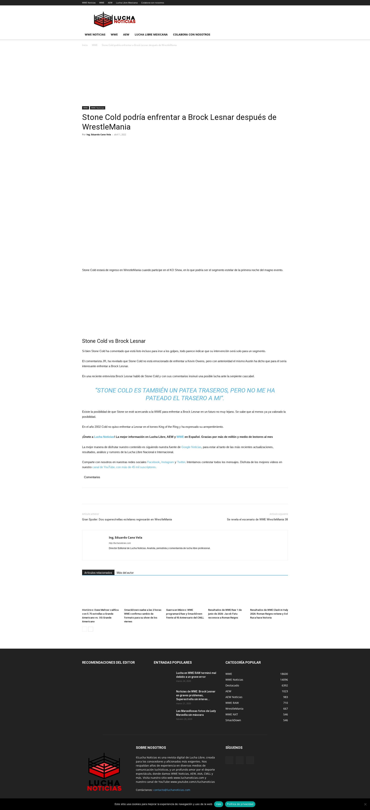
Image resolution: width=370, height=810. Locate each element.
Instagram (167, 462)
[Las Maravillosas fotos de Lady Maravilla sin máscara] (163, 716)
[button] (283, 35)
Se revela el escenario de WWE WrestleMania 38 (257, 519)
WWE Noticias (89, 2)
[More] (122, 143)
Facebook (153, 462)
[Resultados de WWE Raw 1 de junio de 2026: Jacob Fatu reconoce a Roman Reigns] (227, 594)
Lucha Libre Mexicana (127, 2)
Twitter (181, 462)
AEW (110, 2)
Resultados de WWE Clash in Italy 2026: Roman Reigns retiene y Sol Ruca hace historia (269, 613)
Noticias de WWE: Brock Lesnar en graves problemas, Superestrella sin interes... (195, 695)
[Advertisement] (185, 78)
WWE (101, 2)
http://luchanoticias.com (120, 543)
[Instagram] (119, 554)
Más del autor (125, 572)
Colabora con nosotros (152, 2)
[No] (365, 804)
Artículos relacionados (98, 572)
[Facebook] (86, 143)
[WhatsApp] (112, 143)
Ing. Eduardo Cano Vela (99, 134)
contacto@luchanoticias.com (171, 790)
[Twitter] (95, 143)
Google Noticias (191, 447)
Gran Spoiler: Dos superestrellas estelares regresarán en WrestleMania (127, 519)
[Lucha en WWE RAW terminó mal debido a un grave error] (163, 678)
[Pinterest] (104, 143)
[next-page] (90, 629)
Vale (218, 804)
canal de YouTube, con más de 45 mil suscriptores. (124, 467)
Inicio (85, 45)
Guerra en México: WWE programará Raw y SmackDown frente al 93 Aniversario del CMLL (185, 613)
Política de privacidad (240, 804)
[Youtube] (133, 554)
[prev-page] (84, 629)
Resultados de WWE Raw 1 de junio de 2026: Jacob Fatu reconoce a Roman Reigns (225, 613)
